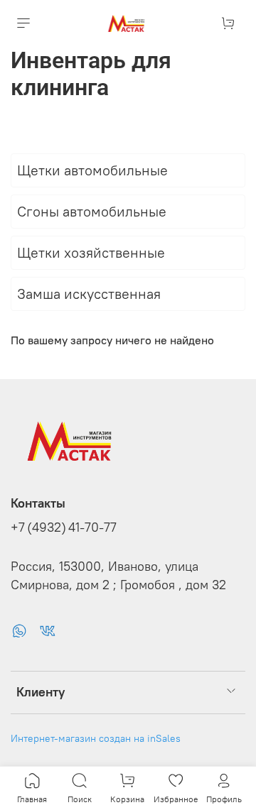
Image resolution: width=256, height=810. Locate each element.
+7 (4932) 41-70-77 (64, 527)
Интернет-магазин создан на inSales (96, 738)
